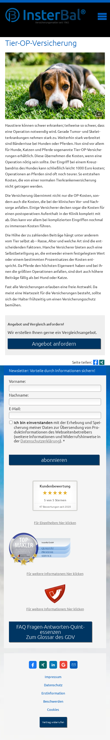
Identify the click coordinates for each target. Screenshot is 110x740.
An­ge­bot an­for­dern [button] (54, 344)
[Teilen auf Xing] (101, 362)
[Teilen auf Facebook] (95, 362)
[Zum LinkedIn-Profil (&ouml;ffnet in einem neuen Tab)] (53, 665)
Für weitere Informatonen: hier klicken (55, 573)
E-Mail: (15, 408)
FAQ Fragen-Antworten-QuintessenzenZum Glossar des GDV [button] (50, 632)
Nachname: (19, 395)
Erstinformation (53, 693)
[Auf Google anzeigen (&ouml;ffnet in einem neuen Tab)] (63, 665)
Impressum (53, 676)
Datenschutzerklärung (40, 440)
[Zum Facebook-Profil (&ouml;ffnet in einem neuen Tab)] (33, 665)
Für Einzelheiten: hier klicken (55, 522)
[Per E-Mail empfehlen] (74, 665)
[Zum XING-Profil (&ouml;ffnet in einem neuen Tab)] (43, 665)
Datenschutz (53, 685)
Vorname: (17, 381)
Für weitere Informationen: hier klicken (55, 609)
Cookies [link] (53, 709)
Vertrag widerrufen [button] (53, 722)
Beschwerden (53, 701)
